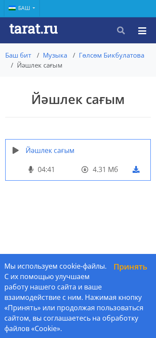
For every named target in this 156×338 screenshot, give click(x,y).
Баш (24, 8)
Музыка (55, 55)
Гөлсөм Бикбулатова (111, 55)
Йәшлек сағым (50, 150)
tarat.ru (34, 28)
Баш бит (18, 55)
